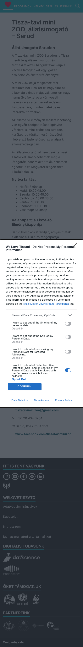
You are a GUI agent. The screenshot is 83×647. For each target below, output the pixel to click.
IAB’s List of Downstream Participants (46, 303)
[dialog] (41, 324)
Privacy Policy (63, 400)
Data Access (41, 400)
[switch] (68, 324)
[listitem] (41, 315)
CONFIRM (25, 386)
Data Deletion (19, 400)
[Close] (75, 247)
